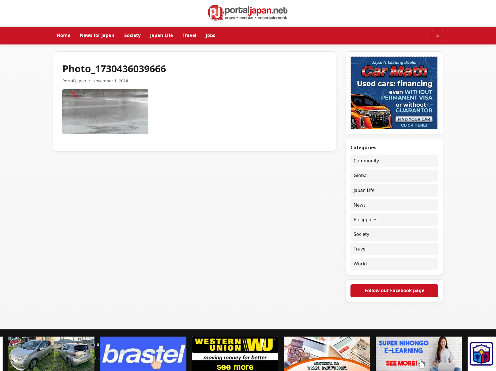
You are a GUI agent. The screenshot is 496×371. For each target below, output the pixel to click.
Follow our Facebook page (394, 290)
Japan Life (161, 35)
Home (63, 35)
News (360, 205)
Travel (189, 35)
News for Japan (97, 35)
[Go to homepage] (248, 13)
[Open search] (437, 35)
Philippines (365, 219)
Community (366, 161)
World (360, 264)
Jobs (210, 35)
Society (132, 35)
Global (361, 175)
